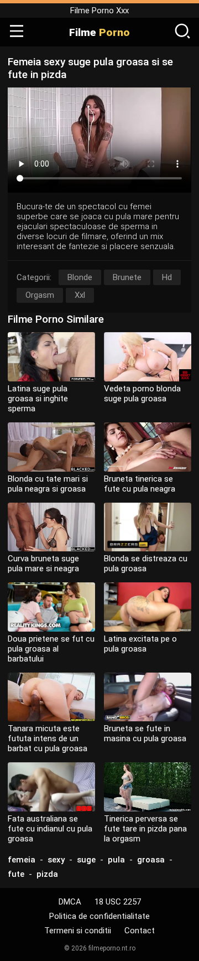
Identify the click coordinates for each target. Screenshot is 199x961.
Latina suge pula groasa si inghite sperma (38, 399)
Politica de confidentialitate (99, 916)
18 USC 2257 (118, 902)
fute (16, 874)
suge (86, 860)
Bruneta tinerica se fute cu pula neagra (139, 484)
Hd (167, 277)
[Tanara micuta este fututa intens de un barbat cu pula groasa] (51, 697)
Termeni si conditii (77, 931)
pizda (47, 874)
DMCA (70, 902)
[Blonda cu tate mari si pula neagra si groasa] (51, 447)
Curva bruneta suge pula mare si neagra (43, 564)
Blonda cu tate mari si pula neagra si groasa (48, 484)
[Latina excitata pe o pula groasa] (147, 607)
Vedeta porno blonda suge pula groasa (142, 394)
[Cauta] (182, 32)
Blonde (79, 277)
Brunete (127, 277)
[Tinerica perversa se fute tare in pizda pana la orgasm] (147, 787)
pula (116, 860)
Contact (139, 931)
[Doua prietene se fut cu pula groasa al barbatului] (51, 607)
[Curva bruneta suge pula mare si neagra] (51, 527)
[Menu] (16, 32)
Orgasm (39, 295)
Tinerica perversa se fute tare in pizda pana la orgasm (145, 829)
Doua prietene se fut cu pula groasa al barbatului (51, 649)
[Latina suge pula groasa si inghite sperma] (51, 356)
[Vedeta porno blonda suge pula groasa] (147, 356)
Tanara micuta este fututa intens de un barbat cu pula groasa (47, 738)
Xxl (80, 295)
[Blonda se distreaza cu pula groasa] (147, 527)
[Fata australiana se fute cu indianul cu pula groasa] (51, 787)
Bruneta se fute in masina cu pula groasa (145, 733)
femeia (21, 860)
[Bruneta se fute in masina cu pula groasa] (147, 697)
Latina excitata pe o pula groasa (140, 644)
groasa (151, 860)
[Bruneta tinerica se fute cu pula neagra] (147, 447)
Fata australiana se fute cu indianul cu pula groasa (50, 829)
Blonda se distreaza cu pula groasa (145, 564)
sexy (56, 860)
